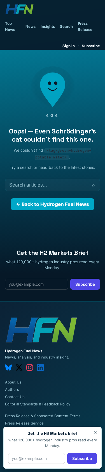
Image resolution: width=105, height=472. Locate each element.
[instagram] (29, 367)
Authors (12, 389)
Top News (10, 26)
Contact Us (15, 396)
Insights (48, 26)
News (30, 26)
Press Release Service (24, 423)
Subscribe (91, 46)
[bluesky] (8, 367)
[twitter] (19, 367)
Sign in (68, 46)
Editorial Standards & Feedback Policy (37, 404)
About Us (13, 382)
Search (66, 26)
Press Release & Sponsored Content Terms (42, 416)
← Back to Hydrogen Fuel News (52, 204)
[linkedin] (40, 367)
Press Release (85, 26)
